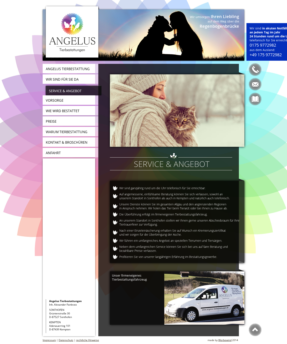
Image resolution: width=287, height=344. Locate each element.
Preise (51, 121)
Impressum (49, 340)
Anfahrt (53, 153)
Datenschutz (66, 340)
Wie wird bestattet (62, 111)
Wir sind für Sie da (62, 79)
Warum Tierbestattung (66, 132)
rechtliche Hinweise (87, 340)
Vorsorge (54, 100)
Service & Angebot (65, 91)
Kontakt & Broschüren (66, 142)
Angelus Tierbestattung (68, 69)
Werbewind (225, 340)
